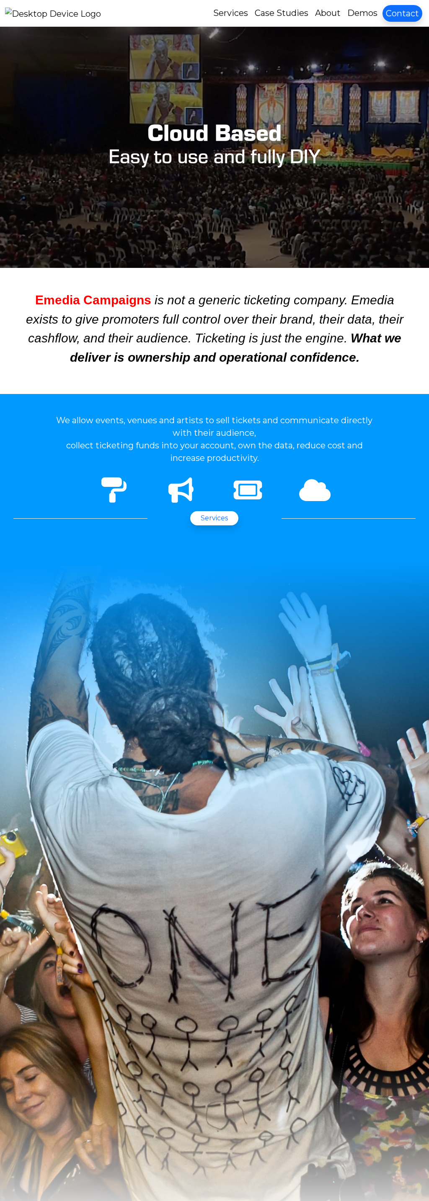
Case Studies (281, 13)
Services (230, 13)
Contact (402, 13)
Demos (362, 13)
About (328, 13)
